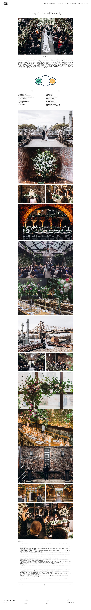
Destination (27, 601)
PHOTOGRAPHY (53, 3)
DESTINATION (73, 3)
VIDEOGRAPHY (60, 3)
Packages (26, 600)
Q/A (46, 603)
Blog (26, 603)
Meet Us (47, 600)
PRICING (83, 3)
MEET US (46, 3)
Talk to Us (48, 601)
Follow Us (69, 600)
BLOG (79, 3)
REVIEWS (66, 3)
